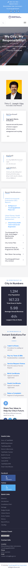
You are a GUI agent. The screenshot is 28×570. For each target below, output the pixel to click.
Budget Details (5, 510)
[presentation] (7, 136)
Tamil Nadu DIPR (6, 464)
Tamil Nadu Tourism (7, 452)
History (3, 519)
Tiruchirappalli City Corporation (17, 565)
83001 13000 (14, 4)
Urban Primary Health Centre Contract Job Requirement (14, 224)
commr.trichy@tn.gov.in (8, 556)
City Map (3, 525)
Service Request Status (16, 364)
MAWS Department (6, 443)
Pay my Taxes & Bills (15, 356)
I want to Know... (13, 346)
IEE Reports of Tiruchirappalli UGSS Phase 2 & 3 (14, 208)
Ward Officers (5, 522)
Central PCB (4, 461)
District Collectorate (7, 449)
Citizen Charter (5, 513)
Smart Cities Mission (7, 467)
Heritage (3, 507)
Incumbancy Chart (6, 504)
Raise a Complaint (14, 393)
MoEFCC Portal (5, 455)
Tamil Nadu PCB (5, 458)
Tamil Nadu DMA (6, 446)
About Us (4, 498)
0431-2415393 (5, 552)
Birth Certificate (13, 373)
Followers (9, 478)
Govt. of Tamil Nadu (7, 440)
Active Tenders (5, 516)
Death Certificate (14, 383)
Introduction (5, 501)
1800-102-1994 (14, 2)
